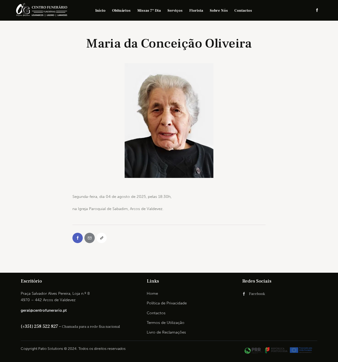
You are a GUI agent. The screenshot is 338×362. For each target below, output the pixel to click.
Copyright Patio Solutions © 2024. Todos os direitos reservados (73, 348)
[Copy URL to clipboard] (101, 238)
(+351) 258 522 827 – (41, 326)
